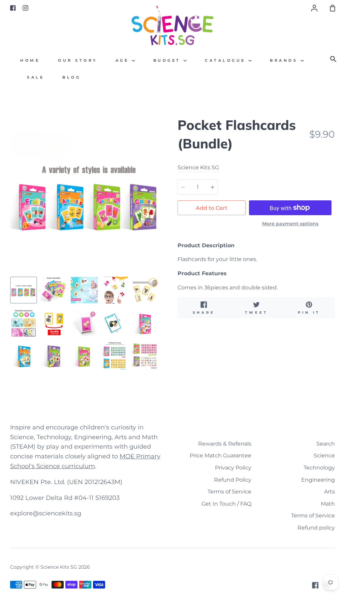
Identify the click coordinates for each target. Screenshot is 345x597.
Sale (35, 77)
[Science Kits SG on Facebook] (315, 585)
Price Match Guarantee (220, 455)
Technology (319, 467)
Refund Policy (232, 480)
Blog (71, 77)
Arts (329, 491)
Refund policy (316, 527)
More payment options (290, 224)
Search (325, 443)
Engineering (318, 480)
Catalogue (226, 60)
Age (124, 60)
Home (30, 60)
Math (328, 504)
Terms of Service (229, 491)
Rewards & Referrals (224, 443)
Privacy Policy (233, 467)
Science (324, 455)
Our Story (77, 60)
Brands (285, 60)
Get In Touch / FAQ (226, 504)
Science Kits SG (198, 167)
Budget (168, 60)
